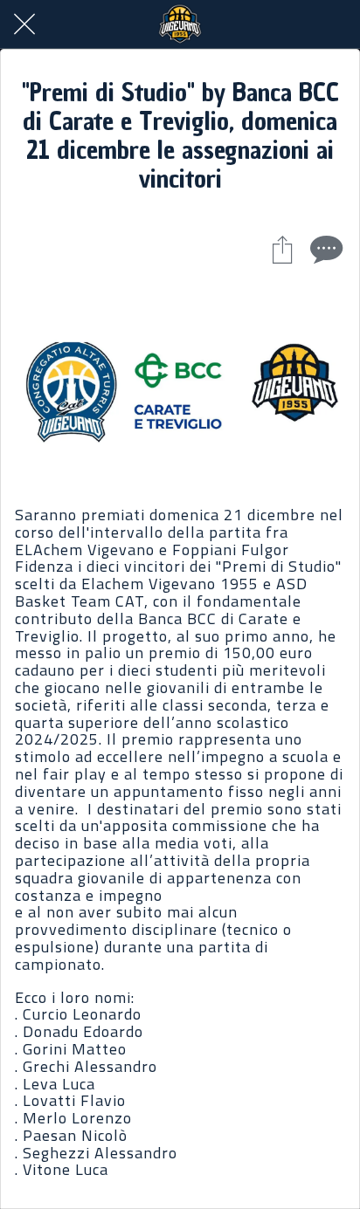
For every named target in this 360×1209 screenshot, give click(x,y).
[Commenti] (324, 249)
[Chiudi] (24, 24)
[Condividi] (282, 249)
